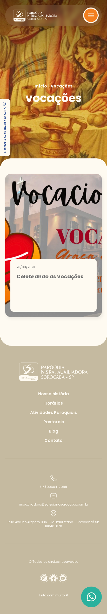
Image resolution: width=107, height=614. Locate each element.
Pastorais (53, 422)
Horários (53, 403)
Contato (53, 440)
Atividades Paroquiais (53, 412)
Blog (53, 431)
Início (41, 86)
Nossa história (53, 394)
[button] (5, 127)
